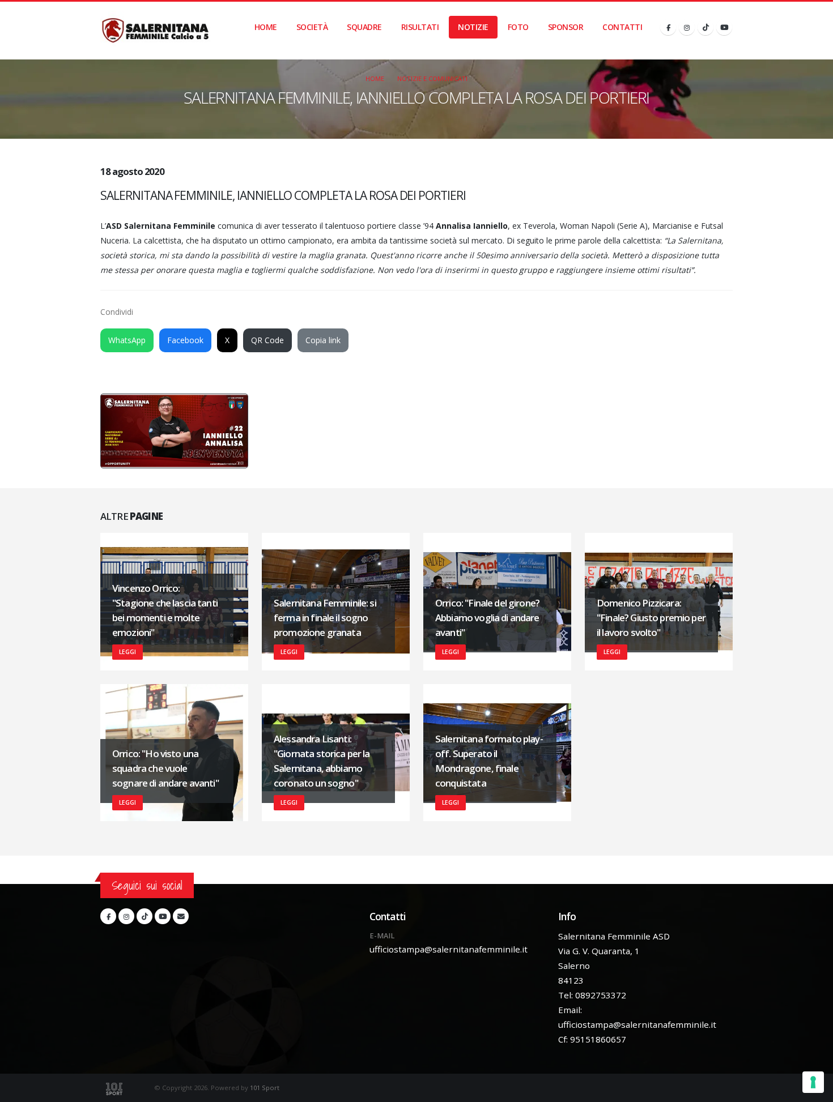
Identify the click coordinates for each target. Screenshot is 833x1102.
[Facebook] (668, 27)
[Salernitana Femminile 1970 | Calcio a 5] (155, 30)
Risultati (420, 27)
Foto (518, 27)
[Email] (181, 916)
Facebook (185, 340)
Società (312, 27)
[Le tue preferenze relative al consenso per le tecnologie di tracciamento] (813, 1082)
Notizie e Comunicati (432, 78)
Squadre (364, 27)
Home (265, 27)
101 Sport (264, 1087)
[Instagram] (687, 27)
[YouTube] (724, 27)
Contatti (622, 27)
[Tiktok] (705, 27)
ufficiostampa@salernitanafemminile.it (448, 949)
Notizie (473, 27)
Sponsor (566, 27)
